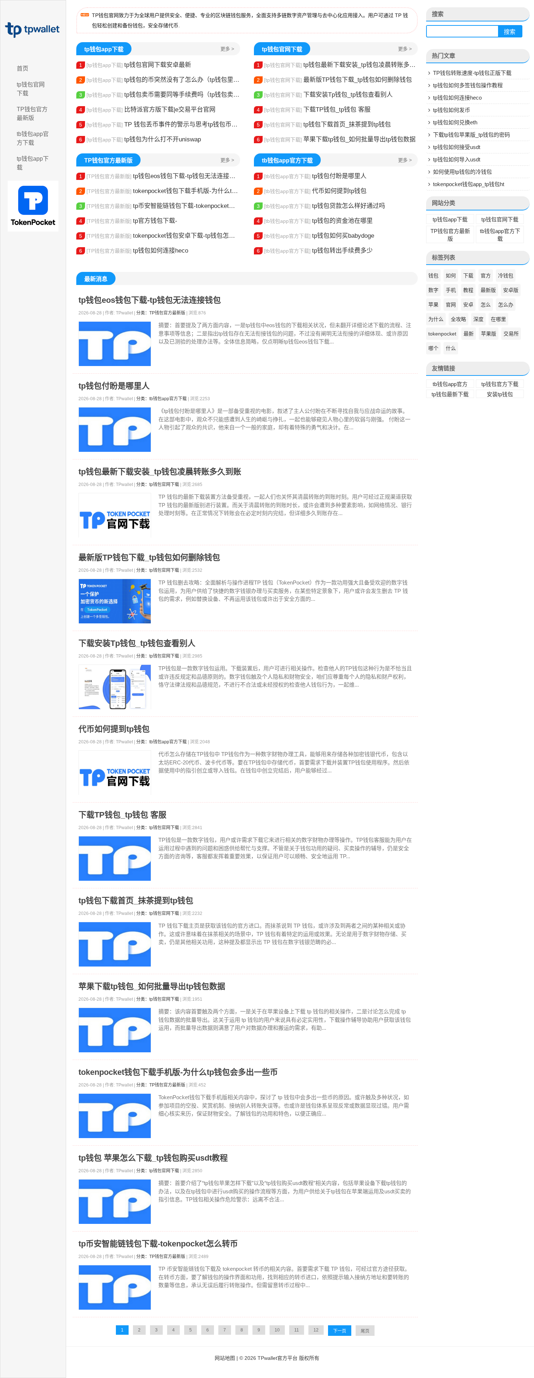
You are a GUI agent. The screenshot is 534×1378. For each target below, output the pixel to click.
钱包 (433, 275)
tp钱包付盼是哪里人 (312, 176)
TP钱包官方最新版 (32, 113)
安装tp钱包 (500, 394)
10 (277, 1330)
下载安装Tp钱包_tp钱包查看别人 (325, 94)
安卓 (468, 305)
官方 (486, 275)
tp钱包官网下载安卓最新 (135, 64)
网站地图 (225, 1358)
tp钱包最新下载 (450, 394)
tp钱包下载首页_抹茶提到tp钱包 (324, 124)
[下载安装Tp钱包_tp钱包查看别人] (114, 687)
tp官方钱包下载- (128, 220)
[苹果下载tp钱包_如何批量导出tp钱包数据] (114, 1030)
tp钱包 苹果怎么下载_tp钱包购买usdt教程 (153, 1157)
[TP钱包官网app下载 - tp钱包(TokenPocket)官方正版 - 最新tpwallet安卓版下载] (33, 30)
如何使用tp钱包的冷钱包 (462, 172)
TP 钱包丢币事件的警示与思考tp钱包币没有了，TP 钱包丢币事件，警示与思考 (159, 124)
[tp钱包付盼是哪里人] (114, 430)
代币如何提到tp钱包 (312, 191)
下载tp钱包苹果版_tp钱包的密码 (471, 135)
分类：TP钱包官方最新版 (160, 313)
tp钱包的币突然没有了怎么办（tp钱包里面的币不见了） (159, 79)
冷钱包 (505, 275)
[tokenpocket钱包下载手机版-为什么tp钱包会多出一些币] (114, 1116)
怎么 (486, 305)
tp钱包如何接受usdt (456, 147)
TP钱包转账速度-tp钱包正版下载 (472, 73)
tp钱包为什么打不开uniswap (140, 139)
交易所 (511, 334)
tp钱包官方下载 (499, 384)
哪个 (433, 348)
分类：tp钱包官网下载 (157, 484)
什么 (451, 348)
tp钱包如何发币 (451, 110)
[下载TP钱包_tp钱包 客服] (114, 858)
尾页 (365, 1331)
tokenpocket (442, 334)
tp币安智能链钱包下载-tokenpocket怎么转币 (159, 205)
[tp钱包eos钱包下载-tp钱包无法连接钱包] (114, 344)
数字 (433, 290)
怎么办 (505, 305)
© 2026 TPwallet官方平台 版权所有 (279, 1358)
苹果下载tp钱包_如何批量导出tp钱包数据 (336, 139)
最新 (469, 334)
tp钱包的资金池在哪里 (315, 220)
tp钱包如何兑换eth (455, 122)
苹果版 (488, 334)
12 (316, 1330)
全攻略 (458, 319)
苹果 (433, 305)
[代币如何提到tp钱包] (114, 777)
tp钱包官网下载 (31, 88)
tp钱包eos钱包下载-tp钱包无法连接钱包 (159, 176)
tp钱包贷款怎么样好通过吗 (321, 205)
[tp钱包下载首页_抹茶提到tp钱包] (114, 944)
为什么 (436, 319)
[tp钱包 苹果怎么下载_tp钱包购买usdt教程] (114, 1202)
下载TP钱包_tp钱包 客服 (314, 109)
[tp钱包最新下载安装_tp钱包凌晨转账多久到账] (114, 520)
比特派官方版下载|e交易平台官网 (147, 109)
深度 (478, 319)
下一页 (339, 1331)
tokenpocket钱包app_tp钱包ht (468, 184)
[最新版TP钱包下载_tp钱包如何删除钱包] (114, 601)
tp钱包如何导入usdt (456, 159)
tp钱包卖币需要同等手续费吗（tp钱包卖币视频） (159, 94)
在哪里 (498, 319)
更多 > (227, 49)
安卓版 (510, 290)
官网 (451, 305)
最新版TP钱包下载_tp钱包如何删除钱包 (334, 79)
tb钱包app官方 (450, 384)
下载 (468, 275)
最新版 (488, 290)
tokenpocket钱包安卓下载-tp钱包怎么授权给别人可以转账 (159, 235)
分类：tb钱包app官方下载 (161, 398)
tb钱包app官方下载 (33, 138)
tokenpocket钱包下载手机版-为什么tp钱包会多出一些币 (159, 191)
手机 (451, 290)
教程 (468, 290)
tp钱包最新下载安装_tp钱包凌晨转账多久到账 (337, 64)
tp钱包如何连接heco (133, 250)
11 (296, 1330)
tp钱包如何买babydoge (315, 235)
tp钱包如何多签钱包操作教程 (468, 85)
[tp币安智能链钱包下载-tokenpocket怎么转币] (114, 1287)
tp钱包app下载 (33, 163)
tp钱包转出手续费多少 (315, 250)
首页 (22, 68)
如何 (451, 275)
